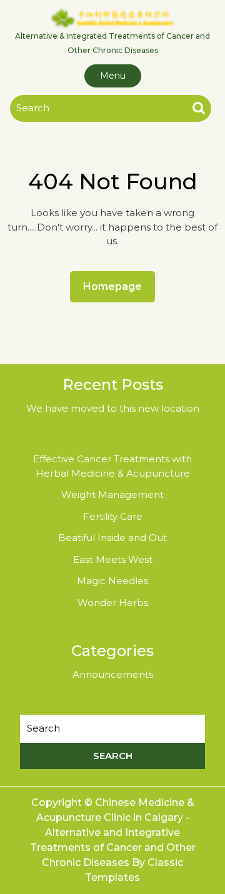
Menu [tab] (113, 75)
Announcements (112, 674)
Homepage (117, 286)
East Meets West (112, 559)
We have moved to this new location (112, 408)
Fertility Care (112, 516)
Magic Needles (112, 581)
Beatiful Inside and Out (112, 538)
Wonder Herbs (113, 602)
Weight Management (112, 494)
